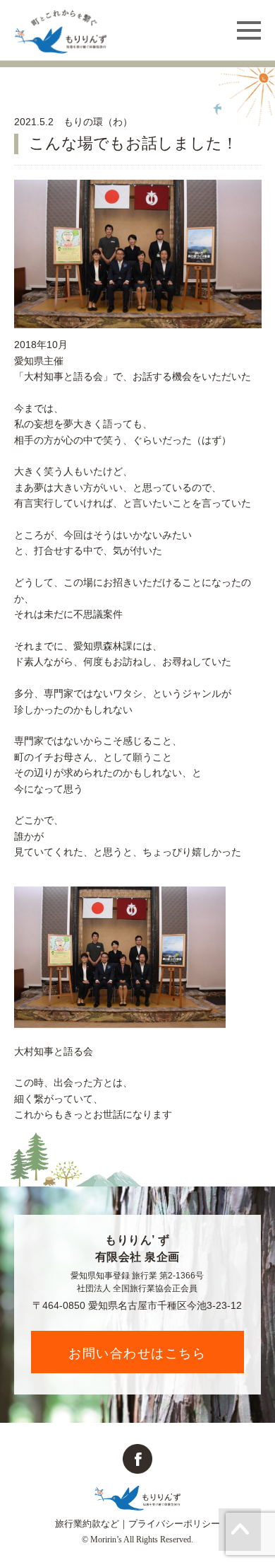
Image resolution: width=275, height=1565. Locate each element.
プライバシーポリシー (174, 1523)
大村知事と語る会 (53, 1051)
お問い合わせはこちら (137, 1352)
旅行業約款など (87, 1523)
